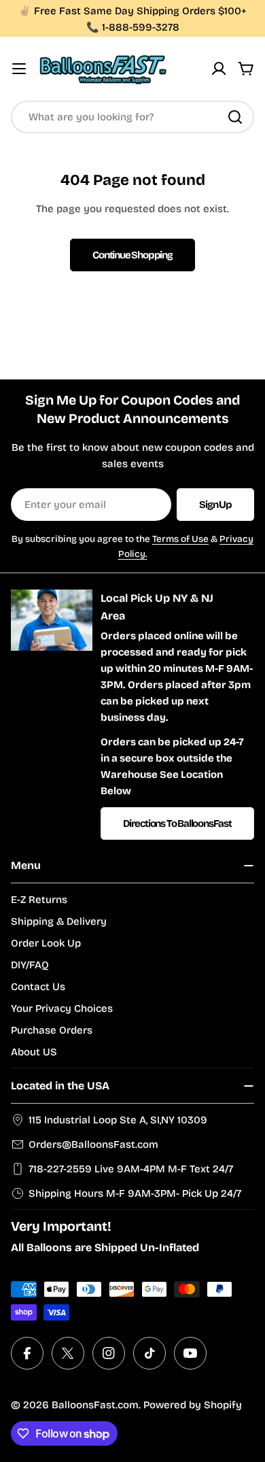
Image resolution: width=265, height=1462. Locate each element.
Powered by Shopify (192, 1405)
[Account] (219, 69)
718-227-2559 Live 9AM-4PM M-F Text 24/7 (131, 1169)
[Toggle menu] (19, 69)
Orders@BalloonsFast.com (93, 1144)
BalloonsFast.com (95, 1405)
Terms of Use (180, 539)
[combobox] (132, 117)
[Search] (235, 117)
